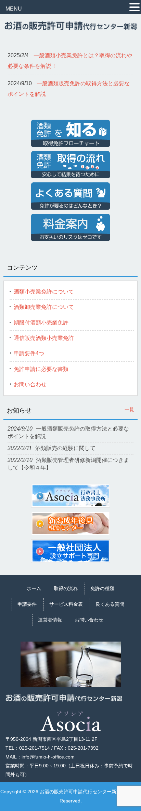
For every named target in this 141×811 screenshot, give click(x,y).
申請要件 (27, 604)
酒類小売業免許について (44, 292)
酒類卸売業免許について (44, 307)
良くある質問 (109, 604)
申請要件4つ (29, 353)
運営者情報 (50, 619)
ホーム (34, 588)
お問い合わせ (30, 384)
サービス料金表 (66, 604)
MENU (13, 9)
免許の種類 (102, 588)
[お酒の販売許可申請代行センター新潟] (70, 27)
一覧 (129, 409)
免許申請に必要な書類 (41, 369)
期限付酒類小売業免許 (41, 323)
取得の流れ (66, 588)
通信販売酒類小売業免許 (44, 338)
